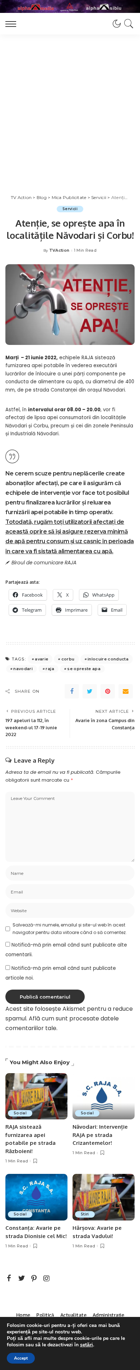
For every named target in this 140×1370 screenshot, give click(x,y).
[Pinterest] (108, 691)
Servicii (70, 209)
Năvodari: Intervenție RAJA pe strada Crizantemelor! (100, 1134)
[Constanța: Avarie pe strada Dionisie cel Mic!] (36, 1197)
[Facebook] (72, 691)
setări (86, 1345)
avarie (41, 659)
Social (20, 1113)
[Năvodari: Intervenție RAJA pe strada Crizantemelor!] (104, 1096)
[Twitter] (90, 691)
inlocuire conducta (108, 659)
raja (50, 668)
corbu (68, 659)
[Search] (128, 23)
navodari (23, 668)
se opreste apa (84, 668)
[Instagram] (46, 1278)
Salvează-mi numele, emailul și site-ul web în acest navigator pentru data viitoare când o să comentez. (70, 928)
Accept (21, 1358)
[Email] (125, 691)
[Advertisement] (70, 108)
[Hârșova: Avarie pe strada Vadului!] (104, 1197)
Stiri (85, 1214)
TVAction (59, 250)
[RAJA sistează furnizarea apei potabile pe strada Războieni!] (36, 1096)
